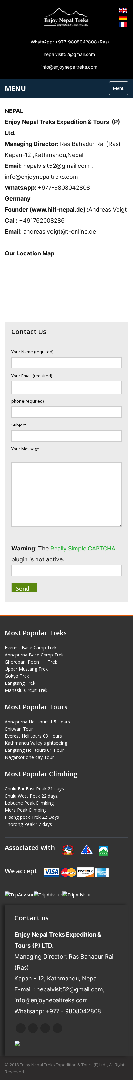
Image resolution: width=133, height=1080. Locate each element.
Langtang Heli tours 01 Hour (34, 750)
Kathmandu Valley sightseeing (36, 743)
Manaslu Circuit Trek (26, 690)
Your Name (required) (32, 352)
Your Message (25, 449)
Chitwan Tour (19, 729)
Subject (18, 425)
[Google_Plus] (45, 1028)
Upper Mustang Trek (26, 669)
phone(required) (27, 401)
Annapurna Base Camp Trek (34, 655)
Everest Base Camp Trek (30, 648)
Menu (119, 88)
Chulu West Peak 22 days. (31, 796)
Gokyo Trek (17, 676)
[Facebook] (21, 1028)
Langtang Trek (20, 683)
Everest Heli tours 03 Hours (33, 736)
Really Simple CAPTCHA (82, 548)
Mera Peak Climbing (25, 810)
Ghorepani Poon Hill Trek (31, 662)
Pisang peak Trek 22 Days (32, 817)
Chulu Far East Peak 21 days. (35, 789)
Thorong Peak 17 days (28, 824)
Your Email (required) (31, 375)
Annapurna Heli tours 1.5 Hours (37, 722)
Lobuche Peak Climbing (29, 803)
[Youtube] (57, 1028)
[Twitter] (33, 1028)
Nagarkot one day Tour (29, 757)
